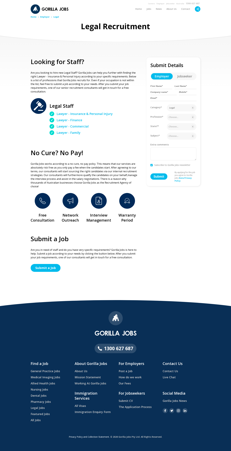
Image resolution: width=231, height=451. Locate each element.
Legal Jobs (38, 408)
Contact (185, 8)
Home (138, 8)
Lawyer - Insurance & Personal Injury (85, 114)
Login (197, 9)
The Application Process (135, 407)
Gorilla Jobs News (175, 401)
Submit (159, 176)
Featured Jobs (40, 414)
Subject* (155, 135)
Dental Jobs (39, 395)
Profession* (156, 116)
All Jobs (36, 420)
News (159, 8)
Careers (151, 4)
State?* (154, 126)
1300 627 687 (193, 3)
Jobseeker (170, 4)
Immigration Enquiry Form (93, 412)
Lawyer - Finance (69, 120)
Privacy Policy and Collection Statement (89, 436)
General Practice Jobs (45, 371)
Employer (161, 4)
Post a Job (125, 371)
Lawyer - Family (68, 132)
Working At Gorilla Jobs (90, 383)
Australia (180, 4)
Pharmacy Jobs (41, 402)
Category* (156, 107)
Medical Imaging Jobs (45, 377)
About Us (171, 8)
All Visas (80, 406)
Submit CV (126, 401)
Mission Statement (88, 377)
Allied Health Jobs (43, 383)
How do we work (130, 377)
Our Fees (125, 383)
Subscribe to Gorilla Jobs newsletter (172, 165)
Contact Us (170, 371)
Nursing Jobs (39, 389)
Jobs (148, 8)
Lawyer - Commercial (73, 126)
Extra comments (159, 145)
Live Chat (169, 377)
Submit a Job (45, 268)
